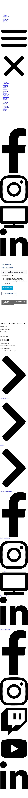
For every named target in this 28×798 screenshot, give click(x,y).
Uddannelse (6, 19)
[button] (14, 52)
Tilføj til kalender (9, 293)
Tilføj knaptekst (7, 287)
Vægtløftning (6, 16)
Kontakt (5, 22)
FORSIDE (5, 91)
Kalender (5, 20)
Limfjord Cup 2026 (20, 302)
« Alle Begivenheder (6, 264)
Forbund (5, 15)
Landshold (5, 17)
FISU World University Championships (6, 302)
